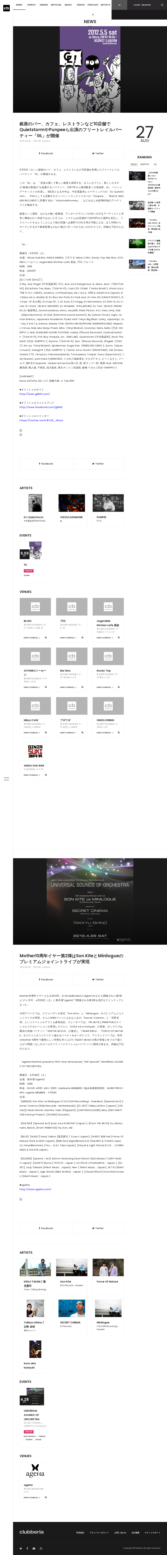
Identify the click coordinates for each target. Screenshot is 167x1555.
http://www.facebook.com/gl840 (41, 407)
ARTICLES (56, 4)
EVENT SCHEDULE (31, 638)
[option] (134, 164)
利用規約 (80, 1532)
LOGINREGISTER (142, 5)
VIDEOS (81, 4)
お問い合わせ (120, 1532)
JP (119, 5)
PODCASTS (93, 9)
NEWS (19, 4)
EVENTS (31, 4)
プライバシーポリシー (99, 1532)
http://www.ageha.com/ (35, 1189)
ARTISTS (105, 4)
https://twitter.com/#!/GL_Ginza (41, 420)
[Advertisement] (90, 822)
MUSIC (68, 4)
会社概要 (135, 1532)
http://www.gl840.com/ (35, 394)
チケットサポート (152, 1532)
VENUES (44, 4)
